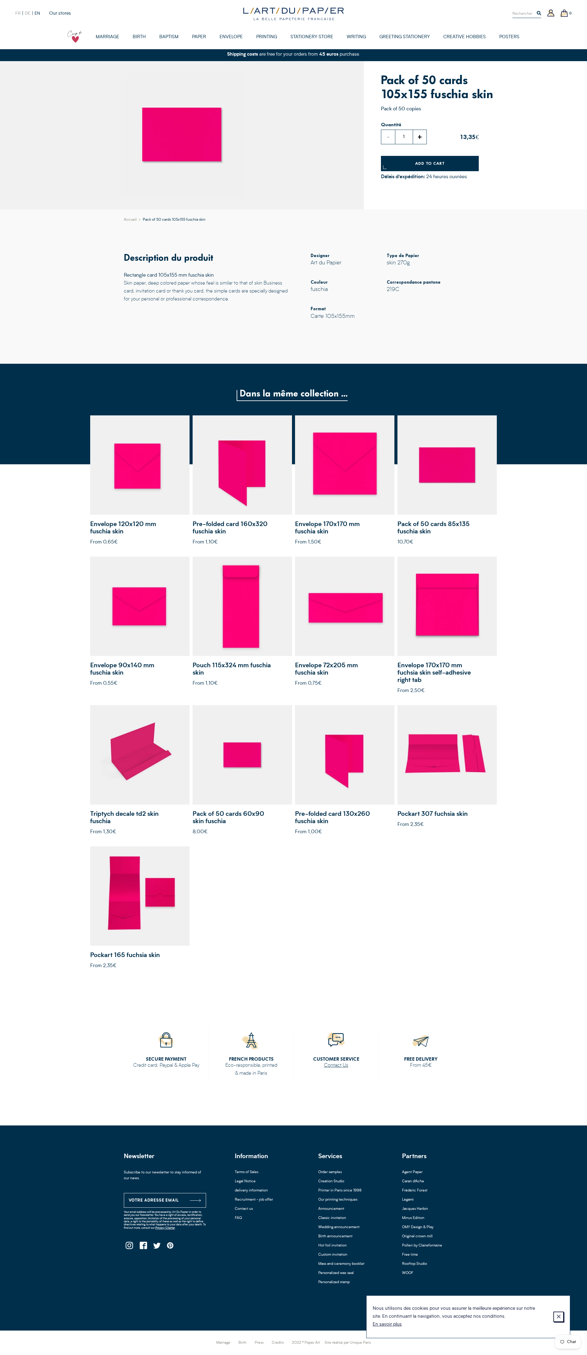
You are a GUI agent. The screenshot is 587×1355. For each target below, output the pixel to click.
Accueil (130, 220)
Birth (242, 1343)
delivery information (251, 1190)
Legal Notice (245, 1181)
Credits (278, 1343)
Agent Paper (412, 1172)
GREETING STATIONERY (404, 37)
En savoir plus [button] (387, 1324)
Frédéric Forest (414, 1190)
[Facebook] (143, 1247)
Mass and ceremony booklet (341, 1264)
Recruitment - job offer (254, 1200)
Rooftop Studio (414, 1264)
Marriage (223, 1343)
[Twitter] (156, 1247)
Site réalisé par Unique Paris (348, 1343)
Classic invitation (332, 1218)
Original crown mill (417, 1236)
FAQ (238, 1218)
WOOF (407, 1273)
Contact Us (336, 1065)
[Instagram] (129, 1247)
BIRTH (139, 37)
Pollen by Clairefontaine (422, 1245)
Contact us (244, 1209)
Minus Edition (413, 1218)
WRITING (356, 37)
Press (259, 1343)
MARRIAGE (107, 37)
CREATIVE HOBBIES (464, 37)
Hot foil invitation (332, 1245)
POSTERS (509, 37)
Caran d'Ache (413, 1181)
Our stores (60, 13)
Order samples (330, 1172)
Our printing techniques (337, 1200)
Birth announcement (335, 1236)
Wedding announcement (339, 1227)
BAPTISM (169, 37)
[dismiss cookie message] (558, 1317)
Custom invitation (332, 1255)
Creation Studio (331, 1181)
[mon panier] (564, 13)
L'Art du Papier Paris (293, 14)
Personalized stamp (334, 1282)
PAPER (199, 37)
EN (37, 13)
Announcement (331, 1209)
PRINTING (266, 37)
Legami (408, 1200)
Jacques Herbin (415, 1209)
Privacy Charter (165, 1228)
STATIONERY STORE (311, 37)
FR (17, 13)
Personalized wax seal (336, 1273)
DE (27, 13)
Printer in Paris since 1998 (340, 1190)
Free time (410, 1255)
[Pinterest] (170, 1247)
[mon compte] (551, 13)
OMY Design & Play (418, 1227)
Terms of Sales (246, 1172)
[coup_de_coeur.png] (75, 37)
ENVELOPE (231, 37)
